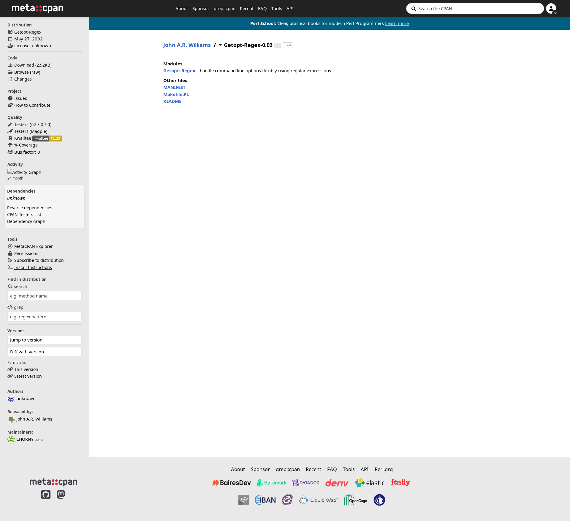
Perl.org (384, 469)
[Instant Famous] (287, 500)
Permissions (26, 253)
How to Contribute (32, 105)
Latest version (28, 376)
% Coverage (26, 145)
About (181, 8)
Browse (21, 72)
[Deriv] (337, 483)
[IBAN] (265, 500)
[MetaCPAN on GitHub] (45, 500)
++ (289, 45)
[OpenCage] (356, 500)
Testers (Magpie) (30, 131)
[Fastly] (400, 483)
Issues (20, 98)
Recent (247, 8)
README (172, 101)
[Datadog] (305, 483)
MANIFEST (174, 87)
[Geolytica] (243, 500)
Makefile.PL (176, 94)
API (290, 8)
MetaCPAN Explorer (33, 246)
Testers (21, 124)
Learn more (397, 23)
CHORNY (25, 439)
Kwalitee (22, 138)
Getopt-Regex (27, 32)
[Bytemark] (271, 483)
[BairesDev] (231, 483)
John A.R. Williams (34, 419)
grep (18, 307)
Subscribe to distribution (39, 260)
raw (35, 72)
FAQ (262, 8)
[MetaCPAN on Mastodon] (66, 500)
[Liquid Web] (318, 500)
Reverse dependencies (29, 207)
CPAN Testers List (24, 214)
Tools (276, 8)
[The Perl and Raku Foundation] (379, 500)
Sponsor (200, 8)
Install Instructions (33, 267)
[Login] (551, 8)
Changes (23, 79)
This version (26, 369)
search (20, 286)
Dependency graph (26, 221)
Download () (32, 65)
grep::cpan (224, 8)
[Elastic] (369, 483)
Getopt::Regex (179, 70)
